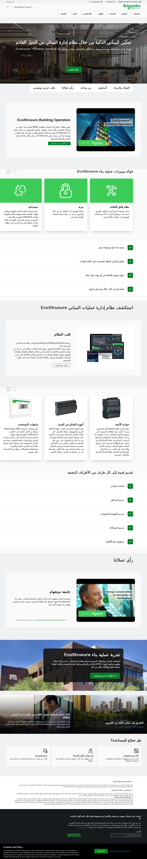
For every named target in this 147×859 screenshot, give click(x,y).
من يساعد (85, 87)
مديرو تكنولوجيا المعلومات (112, 514)
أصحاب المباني (117, 486)
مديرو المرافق (117, 500)
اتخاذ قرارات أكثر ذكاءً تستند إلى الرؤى (106, 289)
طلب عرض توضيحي (44, 87)
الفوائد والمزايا (122, 87)
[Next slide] (8, 171)
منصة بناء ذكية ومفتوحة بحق (111, 247)
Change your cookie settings (120, 851)
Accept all (101, 851)
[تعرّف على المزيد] (61, 365)
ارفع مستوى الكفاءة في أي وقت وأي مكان (104, 275)
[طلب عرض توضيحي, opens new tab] (59, 143)
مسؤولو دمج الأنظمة (115, 541)
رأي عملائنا (68, 87)
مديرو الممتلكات (116, 527)
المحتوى (102, 87)
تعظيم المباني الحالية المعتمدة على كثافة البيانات (102, 261)
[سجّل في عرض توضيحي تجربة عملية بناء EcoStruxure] (105, 676)
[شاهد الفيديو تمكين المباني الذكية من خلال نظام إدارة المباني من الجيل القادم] (73, 70)
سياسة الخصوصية (82, 827)
